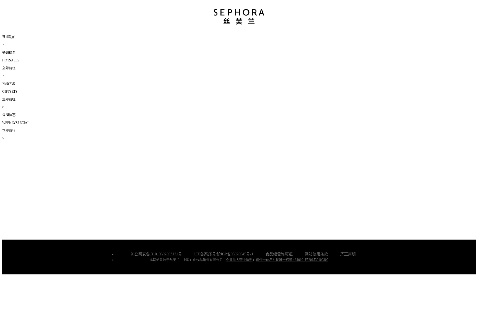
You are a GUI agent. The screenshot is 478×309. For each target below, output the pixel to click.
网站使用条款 (316, 254)
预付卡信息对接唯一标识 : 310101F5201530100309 (292, 260)
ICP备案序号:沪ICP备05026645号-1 (223, 254)
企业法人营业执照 (239, 260)
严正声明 (348, 254)
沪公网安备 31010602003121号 (156, 254)
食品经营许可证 (279, 254)
